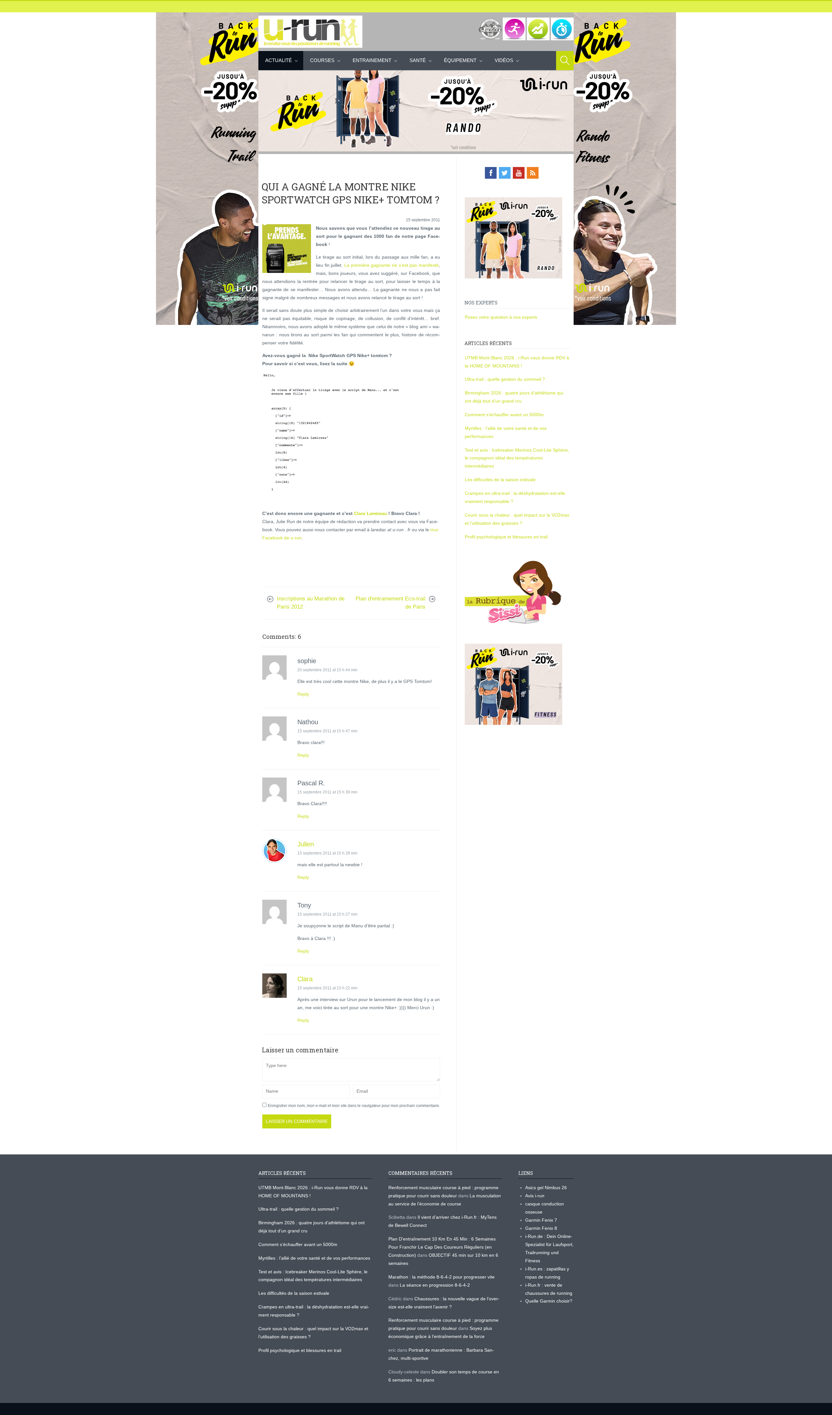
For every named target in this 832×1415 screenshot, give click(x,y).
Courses (322, 60)
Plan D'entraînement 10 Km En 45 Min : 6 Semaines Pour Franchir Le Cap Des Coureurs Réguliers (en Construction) (442, 1247)
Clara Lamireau (371, 513)
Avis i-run (534, 1195)
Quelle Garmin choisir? (548, 1301)
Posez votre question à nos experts (501, 317)
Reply (303, 694)
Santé (418, 60)
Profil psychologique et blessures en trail (506, 536)
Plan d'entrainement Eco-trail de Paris (390, 603)
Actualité (278, 60)
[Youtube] (519, 173)
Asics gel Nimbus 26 (546, 1187)
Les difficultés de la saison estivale (500, 479)
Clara (305, 979)
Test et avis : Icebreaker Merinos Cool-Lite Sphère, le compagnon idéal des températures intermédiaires (517, 458)
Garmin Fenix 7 (541, 1220)
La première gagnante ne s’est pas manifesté (391, 265)
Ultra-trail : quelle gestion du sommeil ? (505, 379)
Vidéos (504, 60)
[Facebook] (491, 173)
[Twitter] (505, 173)
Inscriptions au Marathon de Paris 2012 (310, 603)
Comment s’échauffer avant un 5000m (505, 414)
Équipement (460, 60)
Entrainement (372, 60)
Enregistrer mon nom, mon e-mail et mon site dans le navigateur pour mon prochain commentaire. (354, 1105)
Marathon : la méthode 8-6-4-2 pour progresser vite (441, 1277)
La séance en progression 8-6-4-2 (435, 1285)
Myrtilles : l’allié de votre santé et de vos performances (314, 1258)
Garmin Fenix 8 (541, 1228)
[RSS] (533, 173)
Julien (305, 844)
